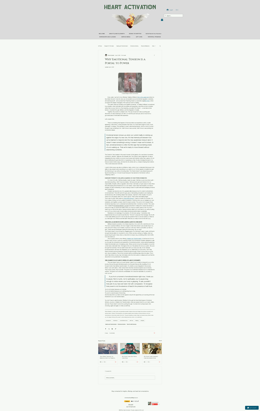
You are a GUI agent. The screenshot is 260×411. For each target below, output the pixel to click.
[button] (162, 19)
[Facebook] (134, 401)
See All (160, 340)
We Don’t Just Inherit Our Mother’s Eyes (151, 357)
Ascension (115, 320)
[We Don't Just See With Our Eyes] (130, 348)
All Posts (100, 46)
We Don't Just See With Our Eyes (129, 357)
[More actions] (154, 55)
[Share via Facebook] (105, 328)
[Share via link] (115, 328)
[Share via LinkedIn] (112, 328)
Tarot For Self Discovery (131, 324)
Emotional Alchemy (134, 46)
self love (131, 320)
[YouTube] (132, 401)
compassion (108, 320)
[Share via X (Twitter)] (109, 328)
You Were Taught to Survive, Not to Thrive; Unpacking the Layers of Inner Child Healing (108, 357)
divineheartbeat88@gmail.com (131, 398)
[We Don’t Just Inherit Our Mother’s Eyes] (152, 348)
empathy (142, 320)
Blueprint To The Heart (109, 46)
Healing (136, 320)
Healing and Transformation (122, 46)
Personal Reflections (145, 46)
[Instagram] (136, 401)
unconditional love (123, 320)
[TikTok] (138, 401)
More (153, 46)
